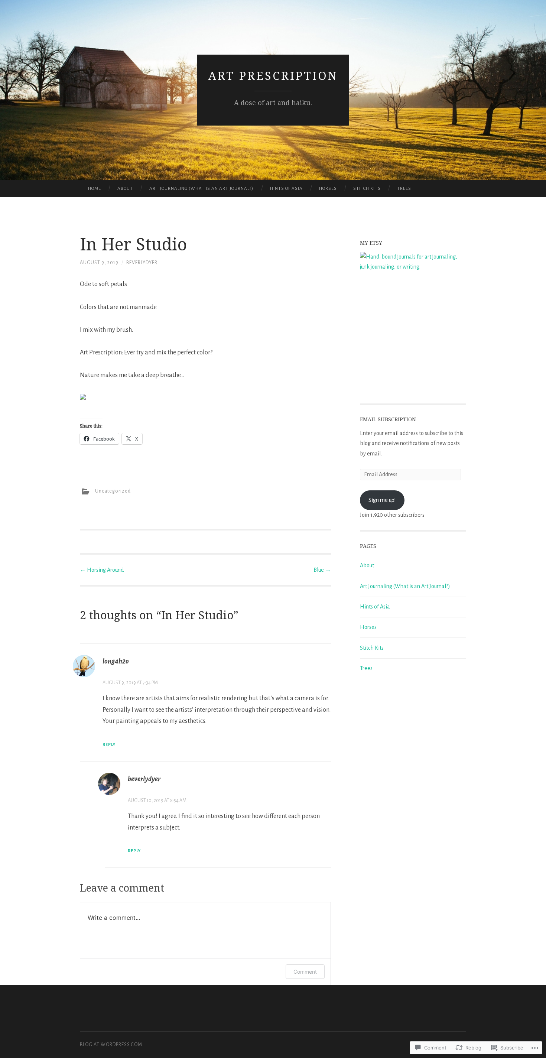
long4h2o (116, 661)
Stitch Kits (367, 188)
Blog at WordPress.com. (112, 1044)
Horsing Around (102, 570)
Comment (305, 971)
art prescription (273, 75)
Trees (404, 188)
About (125, 188)
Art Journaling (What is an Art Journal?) (201, 188)
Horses (328, 188)
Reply (109, 744)
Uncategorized (113, 491)
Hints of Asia (286, 188)
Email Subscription (388, 419)
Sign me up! (382, 500)
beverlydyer (141, 262)
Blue (322, 570)
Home (94, 188)
